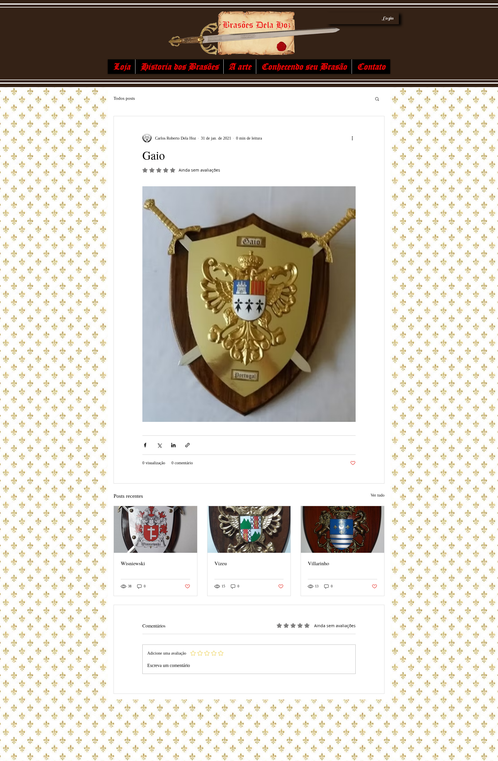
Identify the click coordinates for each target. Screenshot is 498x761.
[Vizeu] (249, 529)
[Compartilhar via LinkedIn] (173, 445)
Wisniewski (133, 563)
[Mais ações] (352, 138)
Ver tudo (377, 495)
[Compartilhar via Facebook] (145, 445)
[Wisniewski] (155, 529)
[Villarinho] (342, 529)
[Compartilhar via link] (187, 445)
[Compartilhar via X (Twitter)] (159, 445)
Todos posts (124, 98)
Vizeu (220, 563)
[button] (377, 98)
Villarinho (318, 563)
